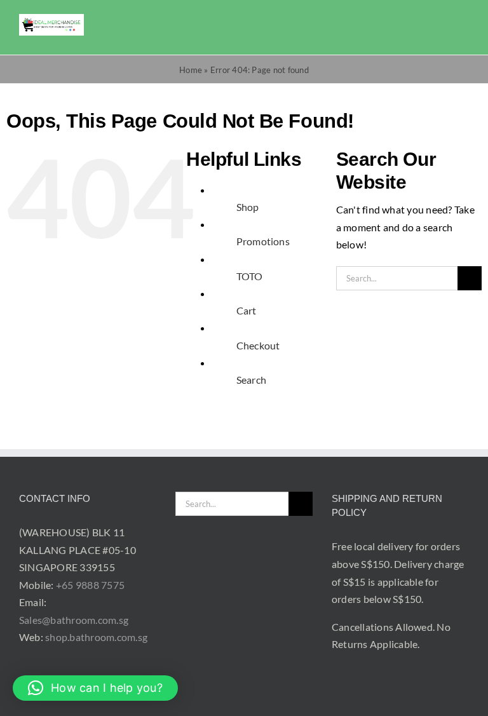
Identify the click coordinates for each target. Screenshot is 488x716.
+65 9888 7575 (90, 585)
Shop (247, 207)
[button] (95, 688)
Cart (246, 310)
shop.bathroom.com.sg (96, 637)
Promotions (263, 241)
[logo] (51, 19)
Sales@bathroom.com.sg (73, 620)
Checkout (258, 345)
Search (251, 380)
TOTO (249, 276)
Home (190, 70)
